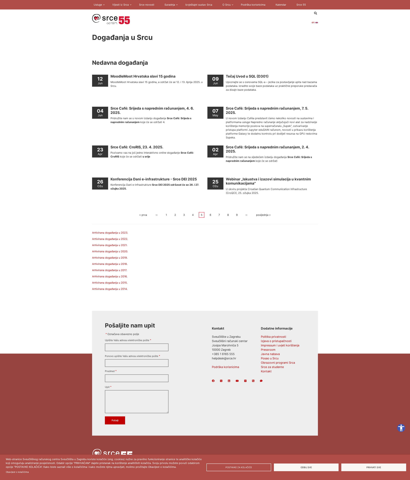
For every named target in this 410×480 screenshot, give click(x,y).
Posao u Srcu (270, 358)
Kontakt (266, 371)
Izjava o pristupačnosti (276, 341)
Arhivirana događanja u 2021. (109, 245)
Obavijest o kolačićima (17, 472)
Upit (107, 387)
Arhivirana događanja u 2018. (109, 263)
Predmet (110, 371)
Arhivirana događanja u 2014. (109, 288)
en (313, 22)
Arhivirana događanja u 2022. (110, 238)
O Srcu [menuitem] (225, 5)
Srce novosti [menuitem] (146, 4)
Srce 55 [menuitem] (301, 4)
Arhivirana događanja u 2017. (109, 270)
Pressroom (268, 349)
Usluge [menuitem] (96, 5)
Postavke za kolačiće (239, 467)
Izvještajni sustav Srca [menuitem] (198, 4)
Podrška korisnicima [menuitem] (253, 4)
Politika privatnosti (273, 336)
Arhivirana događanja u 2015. (109, 282)
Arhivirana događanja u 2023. (110, 232)
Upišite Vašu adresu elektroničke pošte (127, 340)
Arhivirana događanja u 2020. (110, 251)
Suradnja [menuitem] (168, 5)
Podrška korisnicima (225, 367)
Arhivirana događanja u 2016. (109, 276)
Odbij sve (306, 467)
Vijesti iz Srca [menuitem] (119, 5)
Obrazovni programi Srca (278, 362)
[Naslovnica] (111, 19)
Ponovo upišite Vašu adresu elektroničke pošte (131, 356)
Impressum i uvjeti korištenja (280, 345)
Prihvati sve (373, 467)
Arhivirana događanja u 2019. (109, 257)
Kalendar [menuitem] (281, 4)
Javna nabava (270, 354)
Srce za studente (272, 367)
